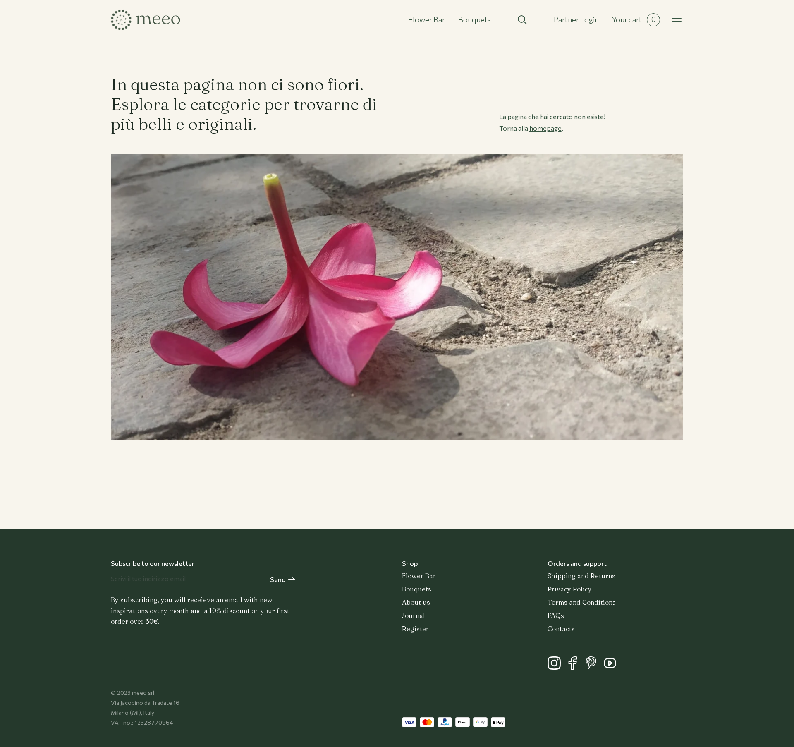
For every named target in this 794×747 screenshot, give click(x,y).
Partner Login (576, 19)
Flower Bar (426, 19)
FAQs (556, 615)
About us (416, 602)
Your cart (634, 19)
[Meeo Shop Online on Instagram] (557, 667)
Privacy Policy (570, 589)
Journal (413, 615)
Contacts (561, 629)
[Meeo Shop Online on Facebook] (575, 667)
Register (415, 629)
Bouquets (474, 19)
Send (278, 579)
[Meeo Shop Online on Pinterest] (594, 667)
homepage (545, 128)
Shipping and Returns (581, 576)
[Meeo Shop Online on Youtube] (612, 667)
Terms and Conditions (582, 602)
